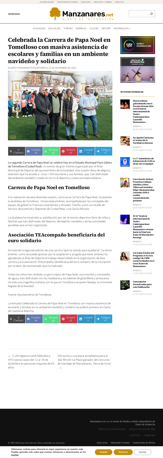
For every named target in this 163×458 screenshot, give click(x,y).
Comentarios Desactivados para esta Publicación (142, 284)
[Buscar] (151, 13)
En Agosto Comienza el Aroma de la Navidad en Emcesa (143, 140)
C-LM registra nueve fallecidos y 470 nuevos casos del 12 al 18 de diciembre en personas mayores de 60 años (31, 361)
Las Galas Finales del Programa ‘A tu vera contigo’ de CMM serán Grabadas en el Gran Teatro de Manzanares (143, 260)
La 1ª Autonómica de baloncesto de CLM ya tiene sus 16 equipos (144, 161)
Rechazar (123, 452)
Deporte (40, 67)
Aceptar (104, 452)
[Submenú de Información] (129, 28)
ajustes (14, 455)
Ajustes (142, 452)
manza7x (27, 67)
